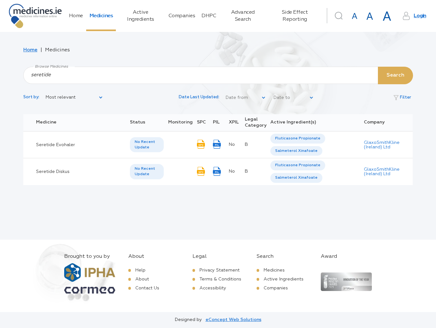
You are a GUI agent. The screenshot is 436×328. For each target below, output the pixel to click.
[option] (297, 139)
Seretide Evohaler (55, 145)
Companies (182, 16)
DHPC (208, 16)
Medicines (101, 16)
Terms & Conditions (220, 279)
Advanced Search (243, 16)
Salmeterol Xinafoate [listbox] (296, 151)
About (142, 279)
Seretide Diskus (53, 171)
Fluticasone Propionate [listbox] (297, 138)
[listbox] (74, 97)
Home (76, 16)
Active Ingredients (140, 16)
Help (140, 270)
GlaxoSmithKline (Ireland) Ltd (382, 144)
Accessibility (212, 288)
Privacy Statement (219, 270)
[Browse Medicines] (218, 75)
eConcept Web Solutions (233, 319)
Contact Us (147, 288)
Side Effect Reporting (295, 16)
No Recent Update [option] (145, 144)
